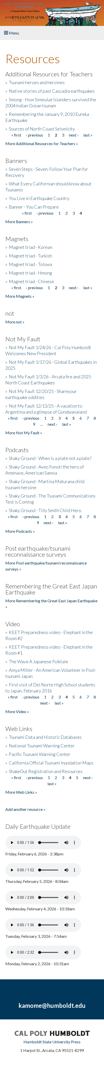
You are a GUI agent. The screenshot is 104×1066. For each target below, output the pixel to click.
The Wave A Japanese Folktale (38, 661)
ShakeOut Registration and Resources (46, 771)
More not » (14, 321)
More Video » (17, 711)
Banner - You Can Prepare (34, 207)
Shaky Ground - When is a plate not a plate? (50, 458)
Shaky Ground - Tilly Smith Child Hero (45, 510)
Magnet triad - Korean (30, 247)
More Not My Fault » (23, 432)
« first (16, 134)
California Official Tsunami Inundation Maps (51, 762)
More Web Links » (21, 792)
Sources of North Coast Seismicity (42, 128)
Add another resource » (25, 809)
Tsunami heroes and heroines (37, 82)
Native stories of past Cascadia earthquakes (52, 91)
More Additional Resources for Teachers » (41, 143)
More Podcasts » (20, 531)
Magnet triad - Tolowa (30, 264)
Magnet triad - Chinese (31, 281)
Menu (13, 32)
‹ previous (34, 134)
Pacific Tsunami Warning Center (39, 754)
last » (87, 134)
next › (74, 134)
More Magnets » (19, 296)
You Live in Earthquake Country (39, 198)
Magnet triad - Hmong (30, 273)
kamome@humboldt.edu (52, 1005)
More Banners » (19, 221)
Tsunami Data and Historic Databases (45, 737)
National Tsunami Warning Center (42, 745)
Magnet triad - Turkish (30, 255)
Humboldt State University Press (52, 1041)
